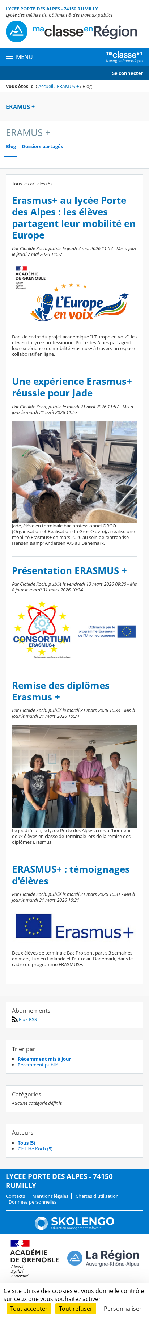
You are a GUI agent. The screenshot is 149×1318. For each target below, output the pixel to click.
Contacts (15, 1196)
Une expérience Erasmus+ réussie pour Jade (72, 387)
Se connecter (127, 73)
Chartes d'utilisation (97, 1196)
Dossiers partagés (42, 146)
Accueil (45, 86)
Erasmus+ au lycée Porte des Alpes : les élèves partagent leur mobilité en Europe (74, 217)
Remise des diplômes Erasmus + (61, 691)
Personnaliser (123, 1309)
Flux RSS (27, 1019)
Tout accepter (29, 1309)
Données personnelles (32, 1202)
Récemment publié (38, 1065)
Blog (11, 146)
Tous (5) (26, 1143)
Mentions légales (50, 1196)
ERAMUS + (68, 86)
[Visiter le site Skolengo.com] (74, 1228)
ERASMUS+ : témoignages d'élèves (71, 875)
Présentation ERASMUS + (69, 570)
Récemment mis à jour (44, 1059)
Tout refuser (76, 1309)
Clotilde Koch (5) (35, 1148)
